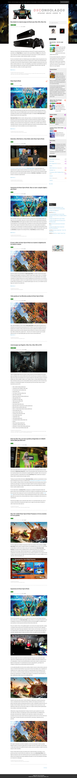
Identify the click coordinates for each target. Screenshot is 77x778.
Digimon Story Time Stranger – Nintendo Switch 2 (56, 100)
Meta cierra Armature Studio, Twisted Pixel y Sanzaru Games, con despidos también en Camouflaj (57, 215)
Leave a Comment (23, 26)
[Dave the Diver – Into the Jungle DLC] (52, 49)
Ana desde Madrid (52, 214)
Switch (57, 103)
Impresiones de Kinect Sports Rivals (20, 589)
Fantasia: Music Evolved (38, 73)
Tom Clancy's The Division (22, 432)
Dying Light (31, 431)
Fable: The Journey (31, 73)
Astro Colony (52, 140)
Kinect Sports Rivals (15, 74)
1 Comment (20, 85)
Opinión (15, 72)
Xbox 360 (20, 72)
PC (55, 45)
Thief (15, 432)
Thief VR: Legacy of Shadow (60, 218)
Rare (26, 132)
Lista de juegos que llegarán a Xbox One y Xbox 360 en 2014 (26, 345)
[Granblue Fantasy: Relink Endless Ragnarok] (52, 135)
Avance (15, 235)
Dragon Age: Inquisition (27, 431)
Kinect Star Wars (20, 74)
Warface (27, 432)
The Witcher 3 (12, 432)
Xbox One (22, 72)
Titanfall (17, 432)
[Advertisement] (58, 193)
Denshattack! (52, 170)
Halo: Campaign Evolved (53, 163)
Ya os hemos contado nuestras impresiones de (22, 168)
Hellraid (35, 431)
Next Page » (45, 767)
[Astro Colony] (52, 147)
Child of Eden (16, 73)
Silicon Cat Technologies (41, 775)
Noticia (15, 288)
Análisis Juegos (16, 131)
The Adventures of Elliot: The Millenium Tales (56, 172)
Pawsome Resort (53, 69)
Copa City (51, 180)
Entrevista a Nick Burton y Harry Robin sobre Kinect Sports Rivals (27, 139)
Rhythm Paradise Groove (53, 167)
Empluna (51, 165)
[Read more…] (13, 69)
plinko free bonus (51, 207)
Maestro (57, 210)
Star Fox (51, 178)
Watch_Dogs (30, 432)
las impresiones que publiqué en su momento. (38, 480)
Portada (17, 72)
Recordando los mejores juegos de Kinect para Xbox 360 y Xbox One (28, 22)
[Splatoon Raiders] (52, 120)
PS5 (50, 45)
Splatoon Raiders (53, 114)
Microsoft (21, 181)
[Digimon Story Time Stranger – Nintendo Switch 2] (52, 107)
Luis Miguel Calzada (52, 210)
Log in (47, 776)
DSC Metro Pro (35, 776)
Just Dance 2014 (16, 507)
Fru (41, 73)
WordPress (45, 776)
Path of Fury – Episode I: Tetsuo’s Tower (59, 233)
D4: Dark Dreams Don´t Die (21, 73)
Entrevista (15, 180)
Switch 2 (58, 45)
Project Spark (44, 431)
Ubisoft (29, 507)
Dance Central (27, 73)
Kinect (11, 74)
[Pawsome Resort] (52, 75)
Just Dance (43, 73)
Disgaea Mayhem (52, 159)
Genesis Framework (40, 776)
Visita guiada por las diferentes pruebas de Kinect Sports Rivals (27, 296)
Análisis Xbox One (16, 132)
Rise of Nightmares (26, 74)
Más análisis (51, 183)
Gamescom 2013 (16, 761)
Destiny (22, 431)
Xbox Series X (53, 45)
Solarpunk (51, 175)
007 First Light (52, 161)
